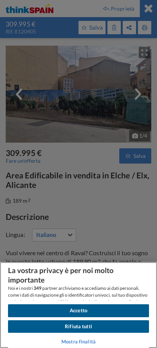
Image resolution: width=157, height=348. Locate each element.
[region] (78, 305)
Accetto (78, 310)
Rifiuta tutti (78, 326)
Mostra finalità (78, 341)
